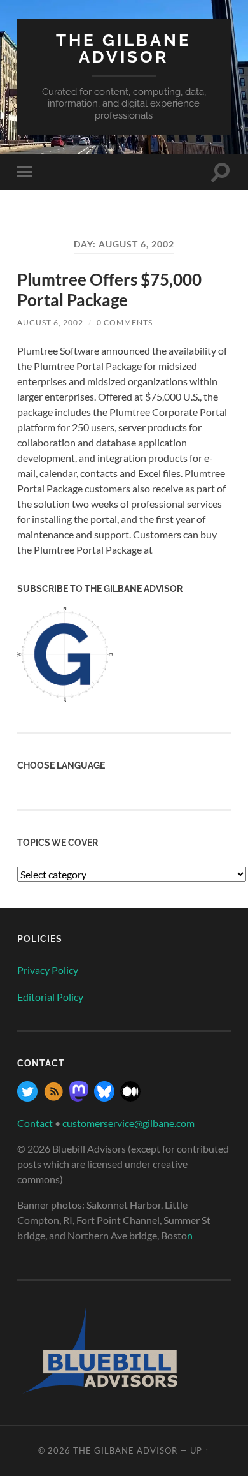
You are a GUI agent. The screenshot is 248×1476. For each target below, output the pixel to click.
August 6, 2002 (50, 322)
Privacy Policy (47, 970)
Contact (35, 1123)
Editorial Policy (50, 997)
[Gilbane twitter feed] (27, 1097)
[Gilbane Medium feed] (130, 1097)
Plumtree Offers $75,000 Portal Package (109, 289)
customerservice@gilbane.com (128, 1123)
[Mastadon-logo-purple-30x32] (78, 1097)
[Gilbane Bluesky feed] (104, 1097)
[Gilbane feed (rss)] (53, 1097)
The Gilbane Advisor (123, 48)
